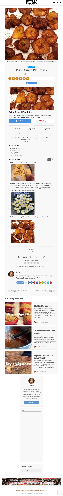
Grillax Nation (31, 66)
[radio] (25, 263)
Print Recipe (21, 121)
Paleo (23, 115)
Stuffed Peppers (42, 306)
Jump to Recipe (32, 83)
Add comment (51, 346)
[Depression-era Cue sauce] (18, 338)
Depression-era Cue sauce (44, 332)
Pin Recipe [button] (44, 121)
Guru (28, 74)
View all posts (20, 282)
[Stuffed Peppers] (18, 313)
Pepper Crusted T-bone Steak (43, 356)
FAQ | (34, 493)
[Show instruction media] (49, 159)
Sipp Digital (44, 490)
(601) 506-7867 (38, 493)
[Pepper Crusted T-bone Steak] (18, 362)
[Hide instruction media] (52, 159)
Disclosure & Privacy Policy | (27, 493)
